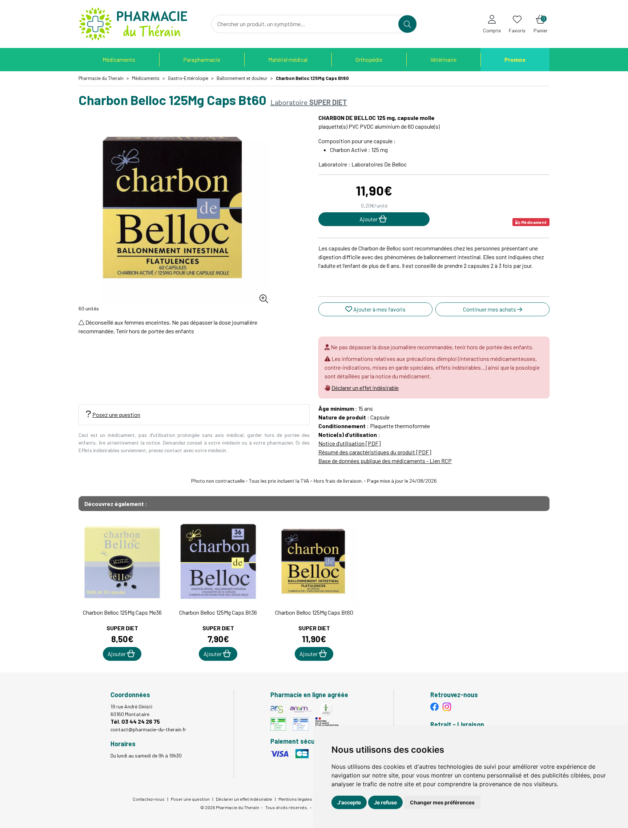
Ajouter (117, 653)
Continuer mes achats (490, 309)
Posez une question (116, 414)
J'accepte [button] (349, 802)
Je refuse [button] (385, 802)
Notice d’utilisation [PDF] (349, 443)
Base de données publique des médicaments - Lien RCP (385, 460)
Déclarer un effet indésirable (365, 387)
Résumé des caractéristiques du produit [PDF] (374, 452)
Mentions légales (295, 798)
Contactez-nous (149, 798)
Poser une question (190, 798)
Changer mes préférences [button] (442, 802)
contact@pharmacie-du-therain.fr (148, 729)
